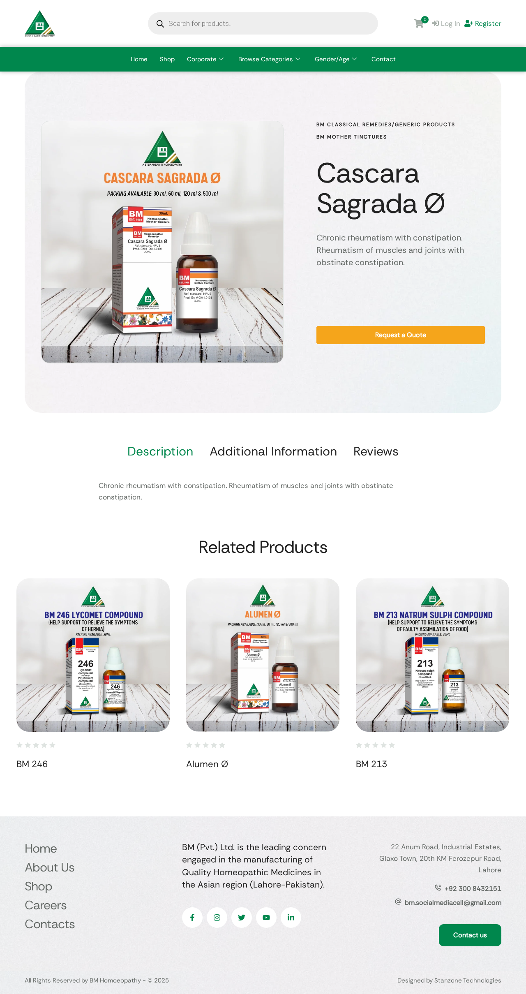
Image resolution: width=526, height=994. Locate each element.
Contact (383, 59)
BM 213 (371, 764)
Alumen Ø (207, 764)
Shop (167, 59)
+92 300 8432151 (473, 888)
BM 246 (32, 764)
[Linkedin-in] (291, 917)
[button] (504, 959)
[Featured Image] (93, 655)
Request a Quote (400, 335)
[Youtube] (266, 917)
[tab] (160, 451)
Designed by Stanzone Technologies (449, 980)
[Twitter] (241, 917)
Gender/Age (332, 59)
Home (139, 59)
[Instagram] (217, 917)
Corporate (202, 59)
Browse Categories (265, 59)
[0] (419, 23)
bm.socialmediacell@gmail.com (453, 902)
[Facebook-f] (192, 917)
